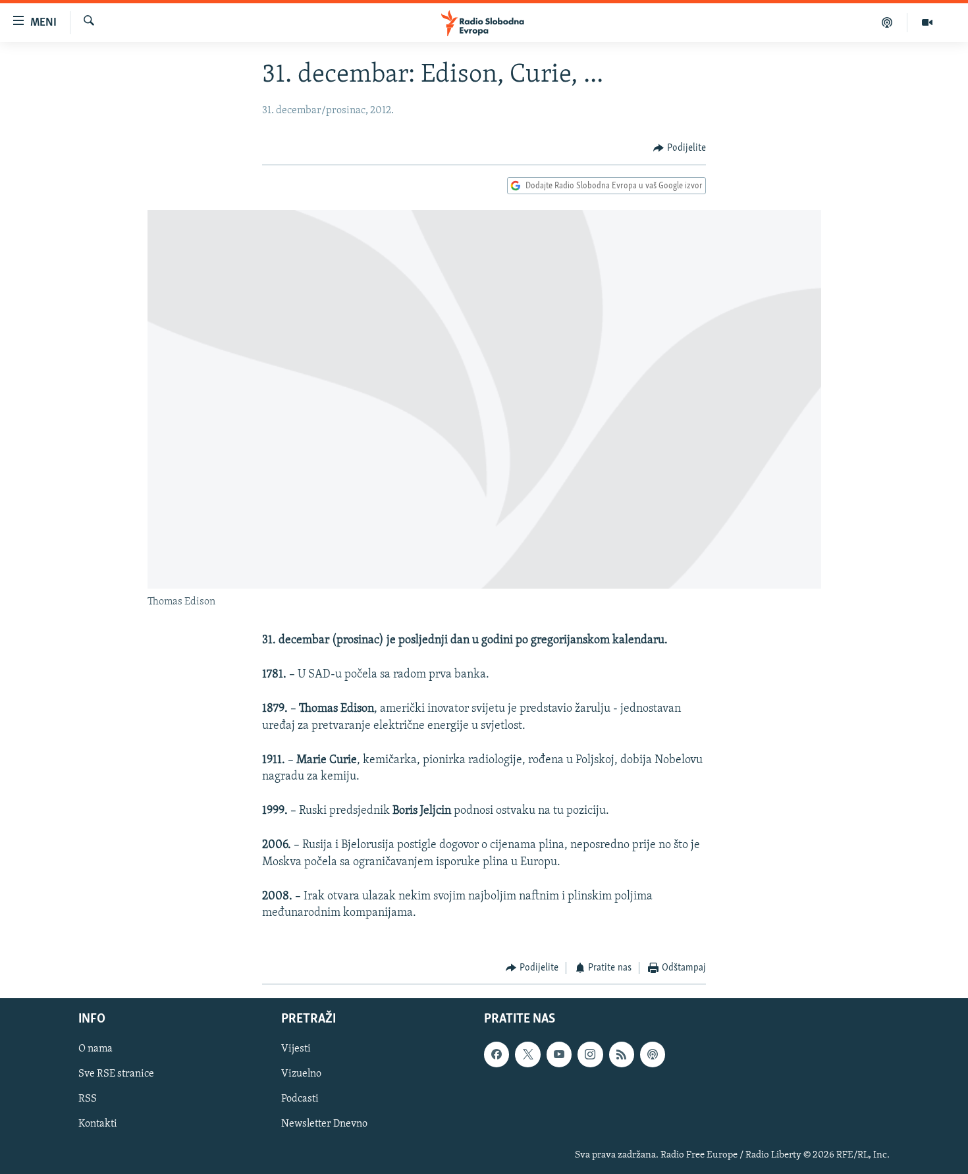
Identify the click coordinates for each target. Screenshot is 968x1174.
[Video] (927, 22)
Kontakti (97, 1124)
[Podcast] (887, 22)
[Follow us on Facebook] (496, 1054)
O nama (95, 1049)
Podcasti (300, 1099)
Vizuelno (301, 1074)
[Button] (679, 148)
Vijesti (296, 1049)
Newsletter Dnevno (324, 1124)
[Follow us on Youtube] (559, 1054)
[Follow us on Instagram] (590, 1054)
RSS (87, 1099)
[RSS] (621, 1054)
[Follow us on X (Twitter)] (527, 1054)
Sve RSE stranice (116, 1074)
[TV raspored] (652, 1054)
